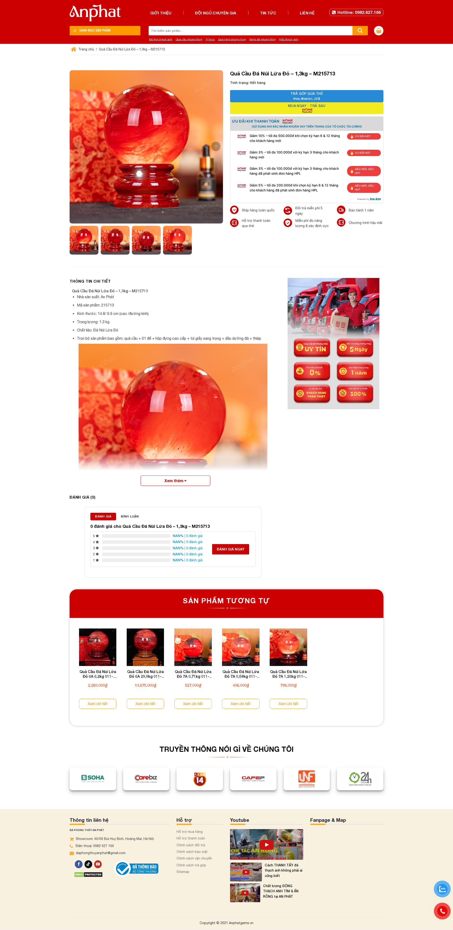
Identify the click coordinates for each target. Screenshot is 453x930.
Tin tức (268, 13)
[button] (216, 146)
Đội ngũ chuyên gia (215, 13)
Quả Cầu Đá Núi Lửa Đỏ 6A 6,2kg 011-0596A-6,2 (105, 688)
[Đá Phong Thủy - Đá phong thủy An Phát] (95, 13)
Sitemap (182, 886)
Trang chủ (85, 49)
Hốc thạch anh (288, 39)
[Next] (383, 680)
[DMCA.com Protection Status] (88, 888)
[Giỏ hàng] (378, 30)
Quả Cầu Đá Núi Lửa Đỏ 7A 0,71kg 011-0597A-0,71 (226, 688)
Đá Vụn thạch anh (160, 39)
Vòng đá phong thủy (262, 39)
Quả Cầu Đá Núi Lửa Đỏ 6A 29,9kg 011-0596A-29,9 (166, 688)
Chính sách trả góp (191, 879)
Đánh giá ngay (230, 549)
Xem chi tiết (105, 718)
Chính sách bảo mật (192, 866)
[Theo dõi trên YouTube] (98, 878)
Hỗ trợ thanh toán (190, 852)
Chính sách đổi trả (190, 859)
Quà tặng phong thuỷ (232, 39)
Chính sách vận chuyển (194, 872)
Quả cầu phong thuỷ (189, 39)
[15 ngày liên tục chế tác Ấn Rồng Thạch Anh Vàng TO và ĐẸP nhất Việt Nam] (266, 858)
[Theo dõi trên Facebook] (79, 878)
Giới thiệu (161, 13)
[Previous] (69, 680)
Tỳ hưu (210, 39)
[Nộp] (360, 30)
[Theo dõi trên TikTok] (88, 878)
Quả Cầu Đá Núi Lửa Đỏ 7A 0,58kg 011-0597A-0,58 (287, 688)
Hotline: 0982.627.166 (359, 12)
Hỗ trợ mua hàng (189, 846)
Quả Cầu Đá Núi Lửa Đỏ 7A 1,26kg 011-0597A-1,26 (348, 688)
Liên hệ (307, 13)
